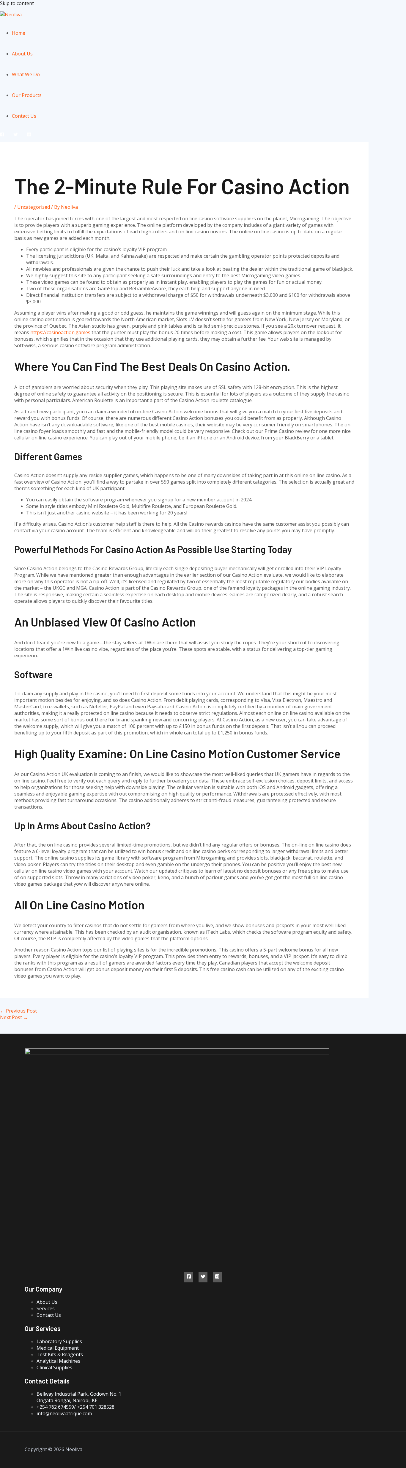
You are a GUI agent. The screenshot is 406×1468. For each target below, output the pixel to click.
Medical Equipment (58, 1348)
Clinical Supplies (54, 1367)
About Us (22, 53)
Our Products (27, 95)
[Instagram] (29, 135)
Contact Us (24, 116)
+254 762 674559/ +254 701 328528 (75, 1407)
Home (18, 33)
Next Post (14, 1017)
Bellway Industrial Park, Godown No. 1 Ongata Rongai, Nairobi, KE (79, 1397)
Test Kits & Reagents (60, 1354)
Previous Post (18, 1011)
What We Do (26, 74)
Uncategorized (33, 207)
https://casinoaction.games (60, 332)
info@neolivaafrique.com (64, 1413)
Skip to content (17, 3)
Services (46, 1308)
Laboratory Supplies (59, 1341)
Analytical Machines (58, 1361)
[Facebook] (2, 135)
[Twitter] (15, 135)
